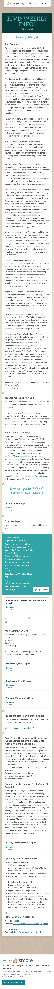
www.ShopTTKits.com (14, 776)
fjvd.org (16, 921)
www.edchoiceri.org (13, 459)
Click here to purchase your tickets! (19, 728)
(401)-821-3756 (17, 929)
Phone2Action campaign (18, 456)
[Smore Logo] (13, 4)
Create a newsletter (13, 982)
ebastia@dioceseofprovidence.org (34, 476)
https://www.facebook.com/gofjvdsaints (31, 932)
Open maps (41, 589)
